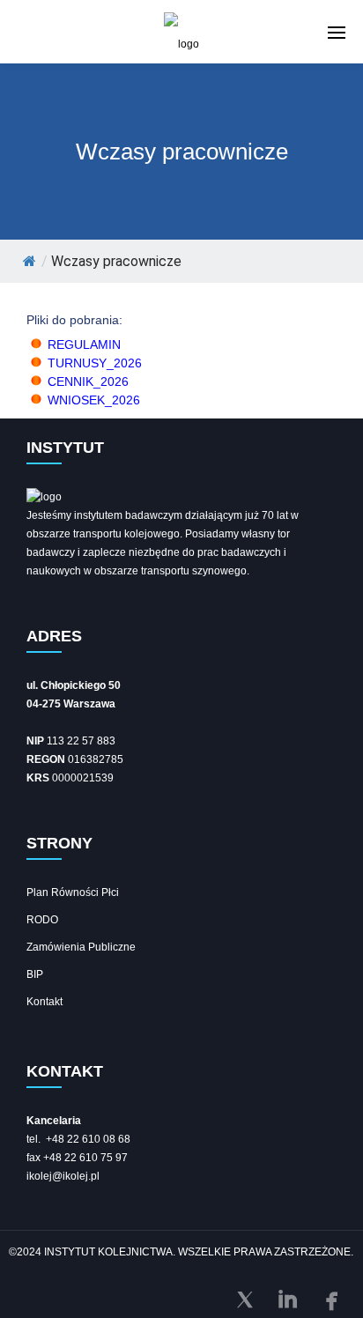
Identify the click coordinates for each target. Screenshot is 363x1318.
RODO (42, 920)
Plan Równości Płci (72, 892)
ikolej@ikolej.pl (63, 1176)
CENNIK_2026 (88, 381)
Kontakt (44, 1002)
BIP (34, 974)
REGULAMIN (84, 344)
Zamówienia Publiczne (81, 947)
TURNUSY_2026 (95, 363)
